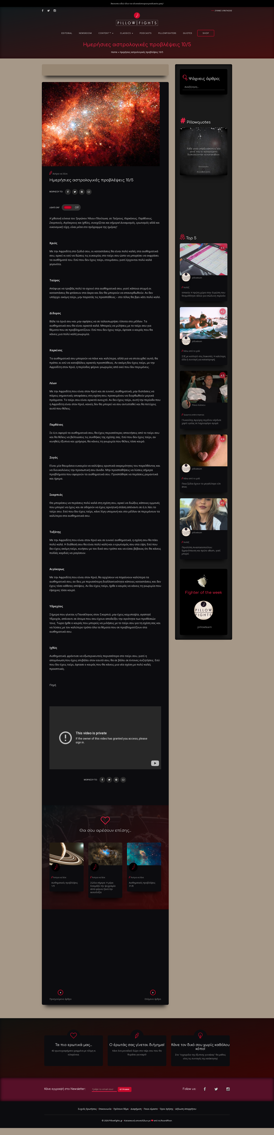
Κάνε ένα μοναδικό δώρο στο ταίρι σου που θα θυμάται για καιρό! (137, 1052)
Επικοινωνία (105, 1108)
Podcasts (146, 33)
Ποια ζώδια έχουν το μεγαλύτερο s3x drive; (201, 485)
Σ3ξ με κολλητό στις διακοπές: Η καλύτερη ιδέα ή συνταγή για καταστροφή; (203, 358)
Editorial (66, 33)
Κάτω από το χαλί (192, 351)
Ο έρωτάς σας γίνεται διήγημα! (136, 1045)
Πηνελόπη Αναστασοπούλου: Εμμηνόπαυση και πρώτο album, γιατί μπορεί (201, 550)
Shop (206, 33)
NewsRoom (85, 33)
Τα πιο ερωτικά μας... (73, 1045)
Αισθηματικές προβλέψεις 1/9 (64, 884)
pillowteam (197, 277)
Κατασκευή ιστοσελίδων (136, 1120)
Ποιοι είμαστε (151, 1108)
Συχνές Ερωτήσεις (87, 1108)
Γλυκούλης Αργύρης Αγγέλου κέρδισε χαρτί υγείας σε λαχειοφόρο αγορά (201, 421)
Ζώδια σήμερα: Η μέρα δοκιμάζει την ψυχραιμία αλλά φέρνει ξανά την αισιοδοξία (102, 887)
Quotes (187, 33)
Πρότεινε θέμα (120, 1108)
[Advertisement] (105, 950)
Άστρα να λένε (60, 173)
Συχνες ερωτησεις (223, 10)
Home (114, 52)
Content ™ (105, 33)
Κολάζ (186, 287)
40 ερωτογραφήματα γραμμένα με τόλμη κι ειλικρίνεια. (74, 1052)
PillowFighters (167, 33)
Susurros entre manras (194, 414)
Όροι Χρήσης (166, 1108)
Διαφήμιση (136, 1108)
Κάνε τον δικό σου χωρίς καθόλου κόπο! (200, 1047)
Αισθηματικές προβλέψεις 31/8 (142, 884)
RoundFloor (166, 1120)
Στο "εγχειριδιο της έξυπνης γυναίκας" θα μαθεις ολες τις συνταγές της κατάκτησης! (200, 1056)
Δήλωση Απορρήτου (185, 1108)
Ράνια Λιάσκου (199, 405)
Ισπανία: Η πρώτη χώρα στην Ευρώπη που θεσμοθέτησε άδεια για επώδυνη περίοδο (203, 294)
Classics (125, 33)
